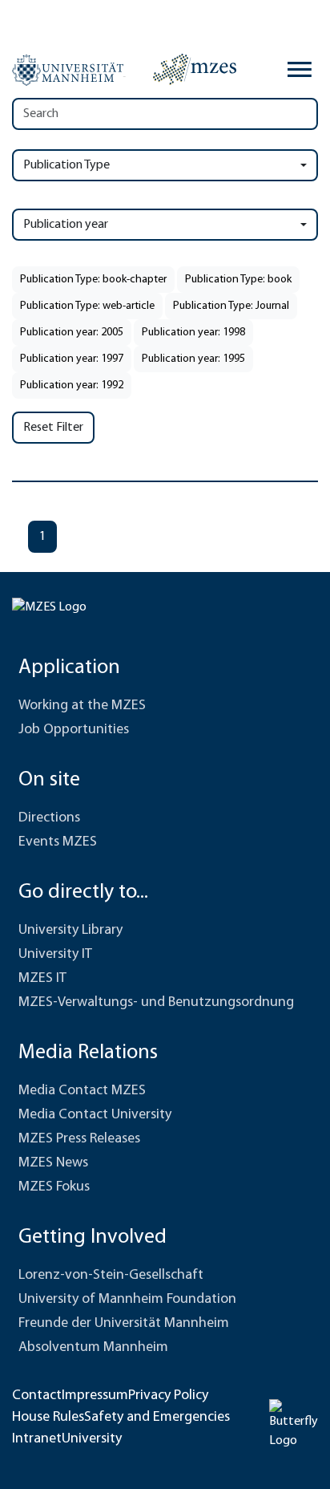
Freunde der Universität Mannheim (123, 1324)
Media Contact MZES (82, 1091)
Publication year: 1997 (71, 359)
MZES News (53, 1163)
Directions (49, 818)
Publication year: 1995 (193, 359)
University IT (55, 954)
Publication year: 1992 (71, 385)
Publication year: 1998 (193, 333)
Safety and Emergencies (157, 1417)
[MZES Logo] (194, 69)
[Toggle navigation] (299, 69)
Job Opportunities (73, 730)
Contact (37, 1396)
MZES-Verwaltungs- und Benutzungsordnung (156, 1003)
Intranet (37, 1439)
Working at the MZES (82, 706)
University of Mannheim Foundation (127, 1299)
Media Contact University (94, 1115)
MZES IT (42, 979)
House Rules (48, 1417)
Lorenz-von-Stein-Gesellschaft (110, 1275)
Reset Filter (53, 427)
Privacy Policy (168, 1396)
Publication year (65, 224)
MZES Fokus (54, 1187)
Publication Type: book (238, 280)
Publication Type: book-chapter (93, 280)
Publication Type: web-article (87, 306)
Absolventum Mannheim (93, 1348)
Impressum (95, 1396)
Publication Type (66, 165)
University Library (70, 930)
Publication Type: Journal (231, 306)
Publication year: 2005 (71, 333)
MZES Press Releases (79, 1139)
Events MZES (57, 842)
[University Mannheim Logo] (69, 69)
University (92, 1439)
